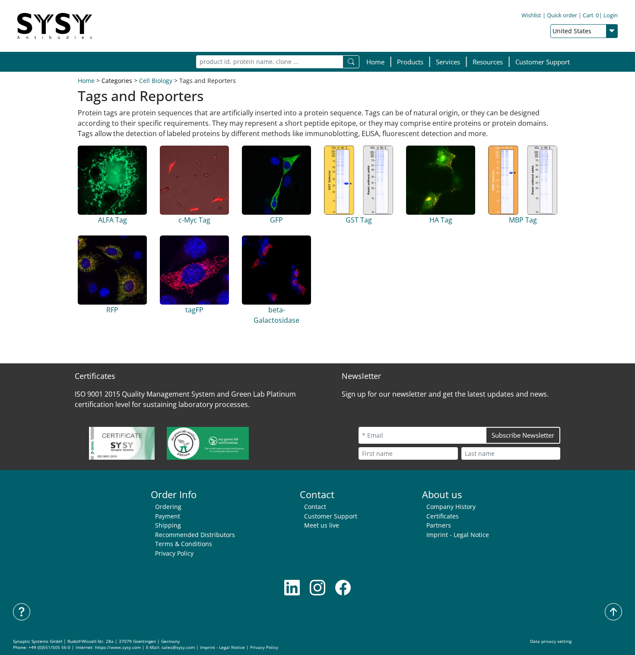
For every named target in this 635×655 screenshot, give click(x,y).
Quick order (562, 15)
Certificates (442, 516)
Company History (451, 506)
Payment (167, 516)
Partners (438, 525)
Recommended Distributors (195, 535)
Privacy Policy (174, 553)
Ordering (168, 506)
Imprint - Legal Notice (457, 535)
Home (375, 61)
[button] (410, 62)
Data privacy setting (551, 641)
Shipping (168, 525)
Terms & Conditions (183, 544)
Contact (315, 506)
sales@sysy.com (178, 647)
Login (610, 15)
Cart (591, 15)
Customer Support (542, 61)
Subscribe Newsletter (523, 435)
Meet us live (321, 525)
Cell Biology (155, 80)
